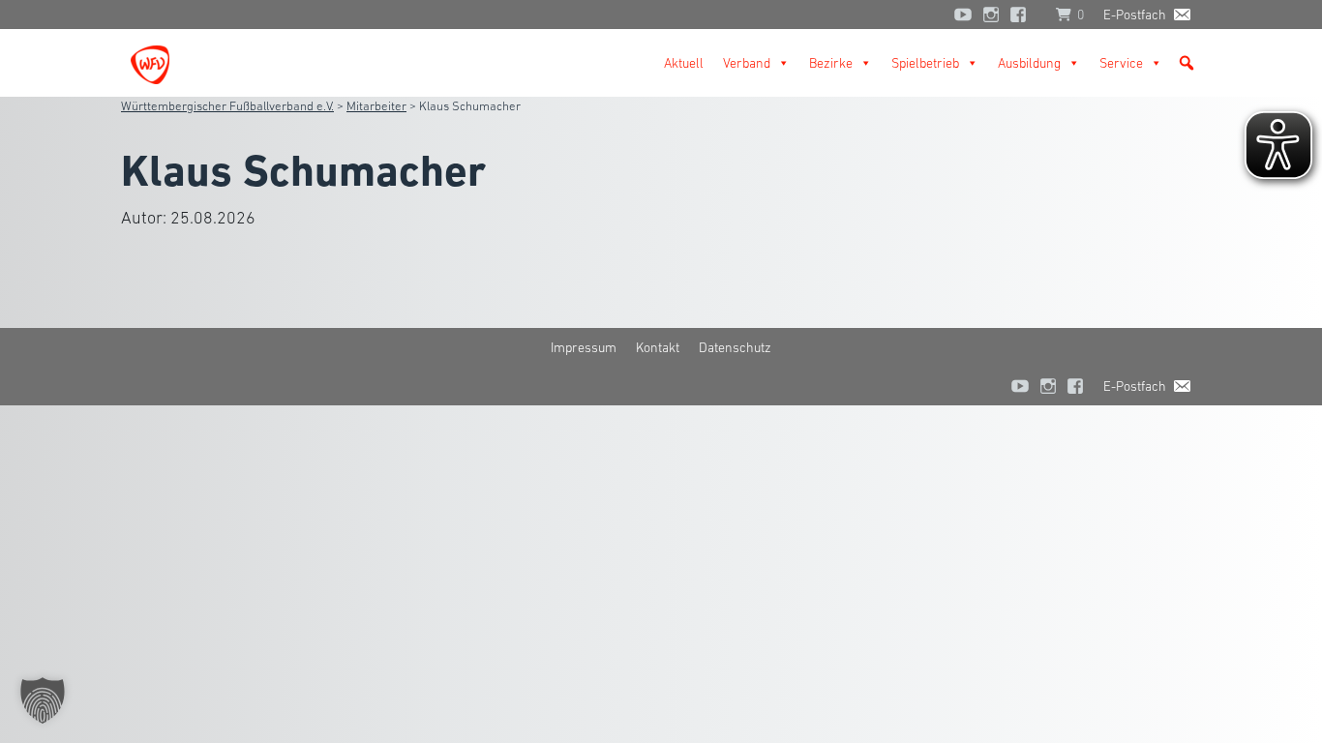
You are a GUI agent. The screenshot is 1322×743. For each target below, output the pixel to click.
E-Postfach (1134, 14)
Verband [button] (746, 63)
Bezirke (831, 63)
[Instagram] (991, 14)
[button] (1186, 62)
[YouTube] (963, 14)
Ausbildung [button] (1029, 63)
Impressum (583, 347)
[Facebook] (1023, 14)
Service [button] (1121, 63)
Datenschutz (735, 347)
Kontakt (657, 347)
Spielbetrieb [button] (925, 63)
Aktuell (684, 63)
